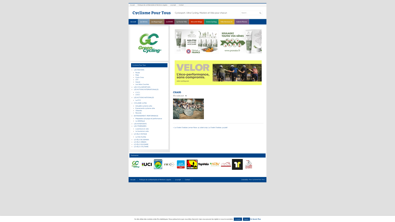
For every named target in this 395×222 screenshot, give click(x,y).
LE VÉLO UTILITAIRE (141, 147)
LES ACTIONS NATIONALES (144, 97)
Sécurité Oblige (196, 22)
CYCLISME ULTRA (140, 103)
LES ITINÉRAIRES (140, 126)
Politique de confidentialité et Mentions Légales (152, 5)
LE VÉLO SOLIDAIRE (141, 144)
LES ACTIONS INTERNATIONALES (146, 89)
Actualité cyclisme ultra (143, 106)
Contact (181, 5)
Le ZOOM (169, 22)
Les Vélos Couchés (142, 84)
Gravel (137, 82)
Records (138, 113)
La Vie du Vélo (182, 22)
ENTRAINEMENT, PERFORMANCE (146, 116)
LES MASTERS (139, 70)
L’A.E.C (137, 95)
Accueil (132, 5)
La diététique (140, 121)
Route (137, 73)
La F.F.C (138, 100)
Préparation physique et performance (148, 119)
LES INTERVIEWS (140, 124)
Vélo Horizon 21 (226, 22)
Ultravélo (138, 111)
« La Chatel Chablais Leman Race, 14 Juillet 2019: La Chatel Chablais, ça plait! (200, 127)
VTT (136, 80)
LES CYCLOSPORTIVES (142, 87)
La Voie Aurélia (140, 137)
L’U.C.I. (137, 92)
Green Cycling (211, 22)
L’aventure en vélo (142, 129)
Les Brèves (144, 22)
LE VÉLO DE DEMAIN (141, 140)
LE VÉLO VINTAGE (140, 134)
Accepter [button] (238, 219)
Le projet (173, 5)
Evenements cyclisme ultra (145, 108)
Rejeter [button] (246, 219)
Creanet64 (244, 179)
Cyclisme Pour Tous (151, 12)
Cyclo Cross (139, 77)
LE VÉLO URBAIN (140, 142)
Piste (137, 75)
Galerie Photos (241, 22)
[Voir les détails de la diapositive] (135, 164)
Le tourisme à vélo (142, 131)
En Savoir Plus (255, 219)
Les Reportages (156, 22)
